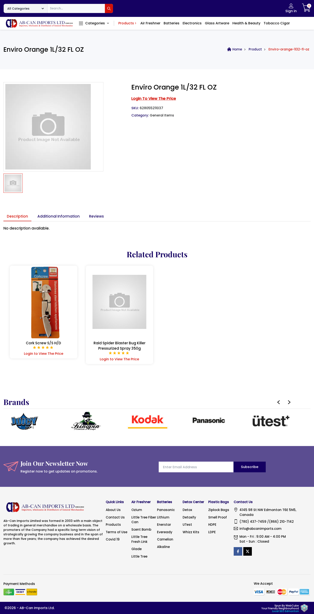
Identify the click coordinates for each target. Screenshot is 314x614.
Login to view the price (153, 98)
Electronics (192, 23)
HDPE (212, 524)
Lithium (163, 517)
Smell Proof (217, 517)
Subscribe (249, 466)
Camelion (165, 539)
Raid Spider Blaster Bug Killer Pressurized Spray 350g (119, 345)
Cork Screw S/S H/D (43, 343)
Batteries (171, 23)
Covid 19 (113, 539)
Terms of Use (116, 532)
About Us (113, 510)
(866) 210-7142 (281, 521)
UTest (187, 524)
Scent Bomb (141, 529)
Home (237, 49)
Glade (136, 549)
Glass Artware (217, 23)
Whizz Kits (191, 532)
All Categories (18, 8)
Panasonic (166, 510)
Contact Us (115, 517)
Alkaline (163, 547)
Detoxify (189, 517)
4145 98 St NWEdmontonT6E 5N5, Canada (267, 512)
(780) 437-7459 (252, 521)
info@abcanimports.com (260, 528)
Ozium (136, 510)
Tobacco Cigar (277, 23)
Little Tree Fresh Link (139, 539)
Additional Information (58, 216)
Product (255, 49)
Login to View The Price (43, 353)
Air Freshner (150, 23)
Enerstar (164, 524)
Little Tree (139, 556)
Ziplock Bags (218, 510)
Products (126, 23)
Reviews (96, 216)
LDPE (212, 532)
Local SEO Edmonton (285, 611)
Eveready (164, 532)
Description (17, 216)
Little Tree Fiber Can (143, 519)
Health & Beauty (246, 23)
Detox (187, 510)
